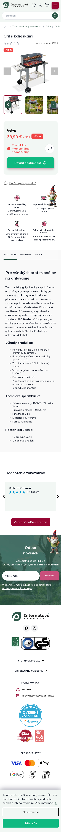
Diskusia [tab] (38, 254)
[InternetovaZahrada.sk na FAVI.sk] (25, 737)
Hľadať (55, 15)
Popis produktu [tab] (10, 254)
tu (56, 803)
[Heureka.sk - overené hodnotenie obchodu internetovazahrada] (30, 715)
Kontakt (26, 689)
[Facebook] (26, 628)
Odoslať (49, 575)
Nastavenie (31, 812)
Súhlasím (30, 823)
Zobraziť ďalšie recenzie (30, 522)
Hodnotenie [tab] (25, 254)
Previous (3, 496)
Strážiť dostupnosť (27, 163)
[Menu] (55, 5)
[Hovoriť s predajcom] (20, 183)
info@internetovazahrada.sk (38, 695)
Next (57, 496)
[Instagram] (34, 628)
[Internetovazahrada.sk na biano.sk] (39, 737)
